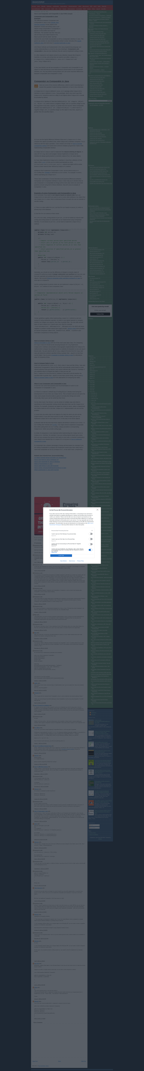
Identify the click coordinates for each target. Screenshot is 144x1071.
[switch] (91, 534)
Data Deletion (63, 560)
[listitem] (72, 530)
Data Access (72, 560)
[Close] (98, 510)
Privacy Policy (80, 560)
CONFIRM (61, 555)
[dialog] (72, 535)
